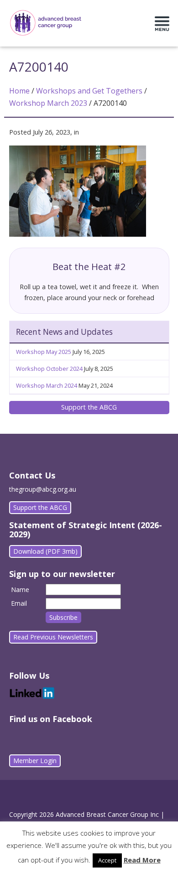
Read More (142, 859)
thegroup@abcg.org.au (42, 489)
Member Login (35, 760)
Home (19, 91)
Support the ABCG (89, 407)
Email (19, 603)
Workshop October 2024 (49, 368)
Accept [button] (107, 860)
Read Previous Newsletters (53, 637)
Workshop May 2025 (43, 352)
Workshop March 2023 (48, 103)
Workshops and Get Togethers (89, 91)
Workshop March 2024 (46, 385)
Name (20, 589)
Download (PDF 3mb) (45, 551)
